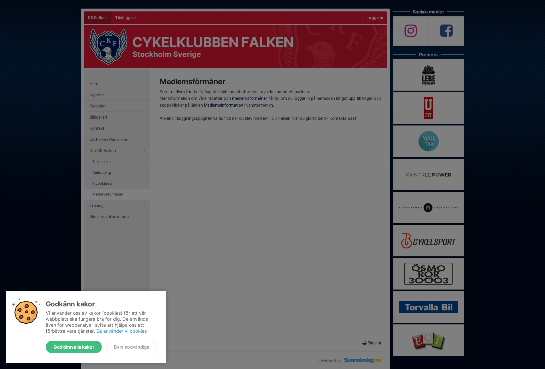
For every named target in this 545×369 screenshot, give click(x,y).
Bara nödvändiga (131, 347)
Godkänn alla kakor (73, 347)
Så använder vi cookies (121, 331)
